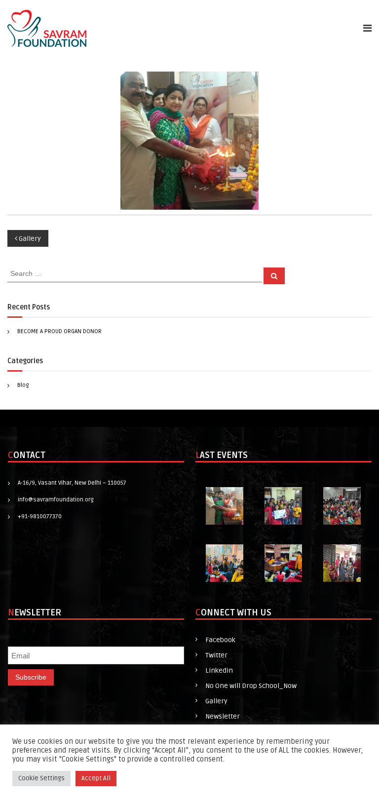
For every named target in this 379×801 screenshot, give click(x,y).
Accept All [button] (96, 778)
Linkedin (219, 670)
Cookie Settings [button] (41, 778)
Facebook (220, 640)
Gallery (216, 701)
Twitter (216, 655)
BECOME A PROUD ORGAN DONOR (59, 331)
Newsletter (222, 716)
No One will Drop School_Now (251, 686)
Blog (23, 385)
